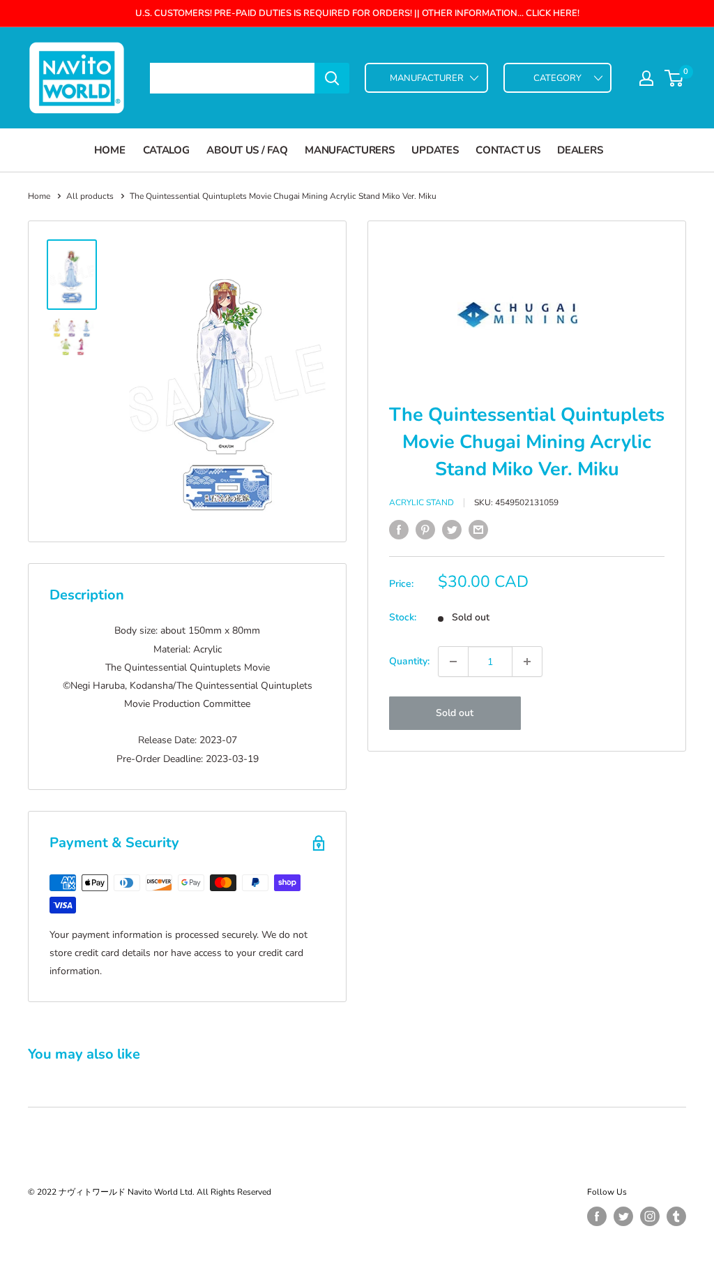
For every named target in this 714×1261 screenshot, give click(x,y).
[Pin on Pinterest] (425, 529)
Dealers (579, 150)
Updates (434, 150)
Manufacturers (349, 150)
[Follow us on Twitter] (623, 1216)
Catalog (166, 150)
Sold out (454, 712)
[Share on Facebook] (399, 529)
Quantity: (409, 661)
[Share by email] (478, 529)
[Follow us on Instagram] (650, 1216)
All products (90, 196)
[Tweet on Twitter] (452, 529)
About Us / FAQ (246, 150)
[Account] (646, 78)
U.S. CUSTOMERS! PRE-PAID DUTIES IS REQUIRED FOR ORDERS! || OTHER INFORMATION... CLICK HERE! (357, 13)
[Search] (331, 78)
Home (110, 150)
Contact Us (508, 150)
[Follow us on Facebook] (597, 1216)
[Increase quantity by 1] (527, 661)
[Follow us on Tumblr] (676, 1216)
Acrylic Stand (421, 502)
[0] (674, 78)
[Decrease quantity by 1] (453, 661)
